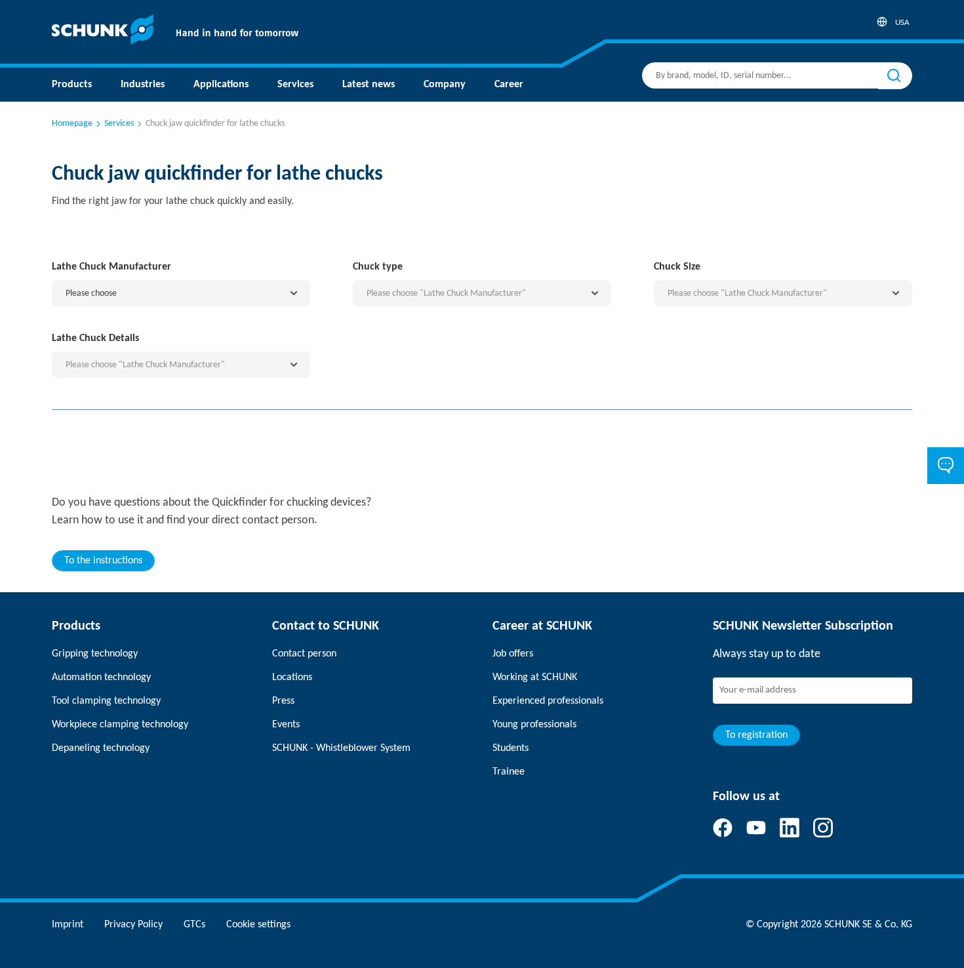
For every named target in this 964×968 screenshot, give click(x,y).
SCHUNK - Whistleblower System (341, 748)
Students (510, 748)
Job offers (512, 654)
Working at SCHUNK (534, 677)
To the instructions (103, 560)
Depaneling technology (101, 748)
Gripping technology (95, 654)
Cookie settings (258, 924)
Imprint (67, 924)
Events (286, 724)
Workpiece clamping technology (120, 724)
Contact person (304, 654)
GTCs (194, 924)
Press (283, 701)
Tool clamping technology (106, 701)
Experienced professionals (547, 701)
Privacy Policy (133, 924)
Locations (292, 677)
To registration (756, 735)
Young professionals (534, 724)
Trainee (508, 772)
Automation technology (101, 677)
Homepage (72, 124)
